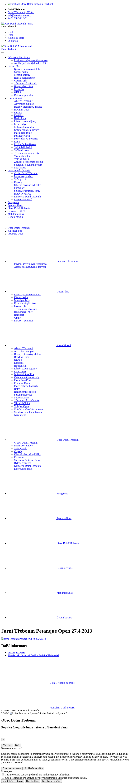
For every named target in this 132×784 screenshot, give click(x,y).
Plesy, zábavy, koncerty (26, 138)
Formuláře (19, 187)
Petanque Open (22, 135)
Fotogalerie (13, 202)
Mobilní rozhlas (16, 214)
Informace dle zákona (67, 261)
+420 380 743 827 (17, 18)
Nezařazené (20, 167)
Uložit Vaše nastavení (13, 781)
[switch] (3, 774)
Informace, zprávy (23, 176)
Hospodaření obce (23, 86)
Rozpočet (19, 89)
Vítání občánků (22, 156)
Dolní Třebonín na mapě (62, 682)
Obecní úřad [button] (14, 66)
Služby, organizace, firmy (27, 190)
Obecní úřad (62, 291)
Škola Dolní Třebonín (19, 208)
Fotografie (13, 40)
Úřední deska (21, 72)
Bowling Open (21, 109)
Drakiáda (19, 115)
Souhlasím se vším (33, 768)
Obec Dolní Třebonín (19, 227)
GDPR (17, 92)
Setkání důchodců (23, 147)
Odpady (18, 182)
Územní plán (20, 80)
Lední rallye (20, 124)
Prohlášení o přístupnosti (62, 707)
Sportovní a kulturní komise (28, 164)
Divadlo (18, 112)
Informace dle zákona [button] (19, 57)
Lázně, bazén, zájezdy (25, 121)
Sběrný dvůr (20, 179)
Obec (10, 34)
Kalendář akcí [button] (15, 98)
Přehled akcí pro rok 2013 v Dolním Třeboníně (33, 655)
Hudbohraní (20, 118)
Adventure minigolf (24, 103)
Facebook (48, 4)
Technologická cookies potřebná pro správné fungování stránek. (37, 774)
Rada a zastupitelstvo (25, 77)
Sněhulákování (21, 150)
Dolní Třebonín (9, 49)
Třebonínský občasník (25, 83)
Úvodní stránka (15, 216)
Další (17, 745)
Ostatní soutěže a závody (26, 130)
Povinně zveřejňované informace (30, 60)
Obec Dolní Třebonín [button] (19, 170)
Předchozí (7, 745)
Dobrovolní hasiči (23, 199)
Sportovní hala (15, 205)
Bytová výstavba (22, 193)
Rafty (17, 141)
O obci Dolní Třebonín (26, 173)
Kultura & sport (16, 37)
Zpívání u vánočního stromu (28, 161)
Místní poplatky (22, 74)
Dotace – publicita (23, 95)
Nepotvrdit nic (32, 781)
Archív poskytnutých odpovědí (30, 63)
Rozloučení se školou (25, 144)
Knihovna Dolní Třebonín (27, 196)
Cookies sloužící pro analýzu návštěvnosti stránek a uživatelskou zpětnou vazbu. (46, 777)
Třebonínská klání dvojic (26, 153)
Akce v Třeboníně (23, 101)
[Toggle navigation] (2, 52)
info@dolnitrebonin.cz (19, 15)
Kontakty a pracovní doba (27, 69)
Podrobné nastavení (12, 768)
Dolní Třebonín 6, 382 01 (21, 12)
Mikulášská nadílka (24, 127)
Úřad (10, 32)
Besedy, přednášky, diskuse (28, 106)
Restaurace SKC (16, 211)
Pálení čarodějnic (23, 132)
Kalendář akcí (15, 230)
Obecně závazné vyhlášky (27, 185)
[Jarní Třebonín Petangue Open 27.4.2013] (23, 638)
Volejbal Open (21, 159)
